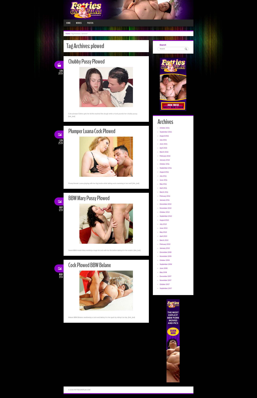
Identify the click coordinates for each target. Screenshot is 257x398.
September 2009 (166, 264)
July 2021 (163, 140)
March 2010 (164, 240)
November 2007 (165, 280)
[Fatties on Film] (128, 10)
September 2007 (166, 288)
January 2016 (165, 160)
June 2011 (163, 180)
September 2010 (166, 216)
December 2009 (165, 252)
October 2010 (165, 212)
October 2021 (165, 128)
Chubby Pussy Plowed (86, 61)
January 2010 (165, 248)
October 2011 (164, 164)
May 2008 (163, 272)
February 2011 (165, 196)
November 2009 (165, 256)
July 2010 (163, 224)
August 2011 (164, 172)
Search (163, 45)
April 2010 (163, 236)
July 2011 (163, 176)
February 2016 (165, 156)
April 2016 (163, 148)
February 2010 (165, 244)
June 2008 (163, 268)
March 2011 (164, 192)
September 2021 (166, 132)
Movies (79, 23)
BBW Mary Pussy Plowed (88, 198)
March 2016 (164, 152)
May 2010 (163, 232)
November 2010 (165, 208)
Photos (90, 23)
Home (68, 23)
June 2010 (163, 228)
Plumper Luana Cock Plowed (91, 131)
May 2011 (163, 184)
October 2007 (165, 284)
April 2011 (163, 188)
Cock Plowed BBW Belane (89, 265)
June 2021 (163, 144)
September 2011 (166, 168)
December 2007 (165, 276)
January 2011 (165, 200)
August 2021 (164, 136)
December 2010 (165, 204)
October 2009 (165, 260)
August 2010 (164, 220)
